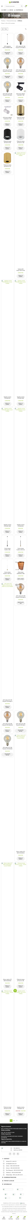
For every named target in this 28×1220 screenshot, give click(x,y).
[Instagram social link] (14, 1153)
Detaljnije (21, 579)
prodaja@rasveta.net (11, 1163)
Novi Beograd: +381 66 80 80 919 (14, 1170)
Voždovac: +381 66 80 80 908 (13, 1172)
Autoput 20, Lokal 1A (11, 1161)
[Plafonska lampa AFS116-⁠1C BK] (7, 134)
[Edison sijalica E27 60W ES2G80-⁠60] (7, 920)
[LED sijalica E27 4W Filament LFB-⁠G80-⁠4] (20, 716)
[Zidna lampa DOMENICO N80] (20, 565)
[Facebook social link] (10, 1153)
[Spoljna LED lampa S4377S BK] (20, 209)
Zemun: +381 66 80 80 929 (13, 1168)
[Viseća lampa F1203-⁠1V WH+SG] (7, 565)
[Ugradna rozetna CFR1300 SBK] (20, 337)
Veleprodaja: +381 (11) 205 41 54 (14, 1174)
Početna (3, 20)
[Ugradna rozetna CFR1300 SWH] (7, 465)
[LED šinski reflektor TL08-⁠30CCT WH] (7, 110)
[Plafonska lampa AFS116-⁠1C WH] (20, 134)
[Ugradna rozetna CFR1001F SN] (20, 1048)
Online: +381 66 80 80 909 (12, 1165)
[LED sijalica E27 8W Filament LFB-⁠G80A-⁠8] (20, 588)
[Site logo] (14, 2)
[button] (21, 53)
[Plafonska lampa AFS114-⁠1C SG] (20, 110)
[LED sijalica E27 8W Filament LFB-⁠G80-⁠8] (7, 86)
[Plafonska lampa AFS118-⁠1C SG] (7, 157)
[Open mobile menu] (2, 6)
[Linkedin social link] (17, 1153)
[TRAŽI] (21, 6)
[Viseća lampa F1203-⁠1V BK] (7, 541)
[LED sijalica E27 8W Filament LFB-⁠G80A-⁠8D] (7, 716)
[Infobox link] (14, 1128)
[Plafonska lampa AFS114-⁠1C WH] (7, 1048)
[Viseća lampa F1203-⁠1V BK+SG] (20, 541)
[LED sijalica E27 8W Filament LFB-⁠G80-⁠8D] (7, 740)
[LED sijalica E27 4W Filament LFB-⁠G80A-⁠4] (7, 640)
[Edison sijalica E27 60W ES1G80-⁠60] (20, 792)
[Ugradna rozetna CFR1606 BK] (20, 465)
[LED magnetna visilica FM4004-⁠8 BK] (7, 39)
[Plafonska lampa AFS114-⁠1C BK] (20, 920)
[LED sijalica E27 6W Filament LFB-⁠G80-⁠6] (7, 63)
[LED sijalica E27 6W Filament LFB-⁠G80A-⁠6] (20, 63)
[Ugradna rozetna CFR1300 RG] (7, 337)
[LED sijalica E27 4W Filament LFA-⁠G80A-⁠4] (20, 39)
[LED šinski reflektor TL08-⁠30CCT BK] (20, 86)
